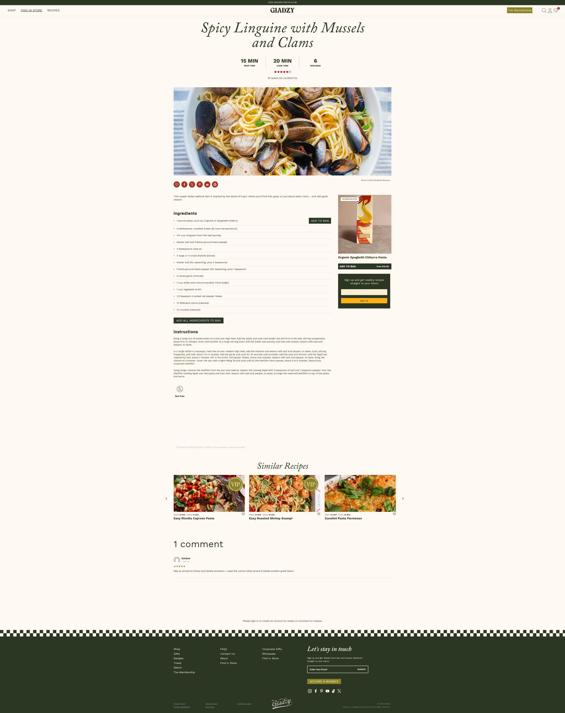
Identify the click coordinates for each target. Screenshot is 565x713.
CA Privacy (209, 707)
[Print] (215, 184)
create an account (272, 621)
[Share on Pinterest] (200, 184)
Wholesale (268, 653)
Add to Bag (348, 266)
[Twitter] (339, 691)
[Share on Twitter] (192, 184)
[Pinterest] (321, 691)
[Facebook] (315, 691)
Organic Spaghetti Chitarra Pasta (362, 257)
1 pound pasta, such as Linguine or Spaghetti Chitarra (207, 220)
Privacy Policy (179, 704)
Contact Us (227, 653)
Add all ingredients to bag (198, 320)
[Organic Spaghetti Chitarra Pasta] (364, 224)
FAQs (223, 649)
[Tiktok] (333, 691)
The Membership (520, 10)
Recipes (53, 10)
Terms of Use (211, 704)
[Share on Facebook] (184, 184)
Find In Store (31, 10)
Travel (177, 663)
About (224, 658)
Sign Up (364, 300)
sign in (255, 621)
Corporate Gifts (272, 649)
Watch (178, 667)
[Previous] (167, 499)
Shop (12, 10)
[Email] (207, 184)
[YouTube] (327, 691)
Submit (362, 669)
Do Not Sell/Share (182, 707)
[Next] (403, 499)
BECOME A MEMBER (324, 681)
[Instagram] (309, 691)
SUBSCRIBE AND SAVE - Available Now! (282, 2)
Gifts (177, 653)
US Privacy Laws (244, 704)
